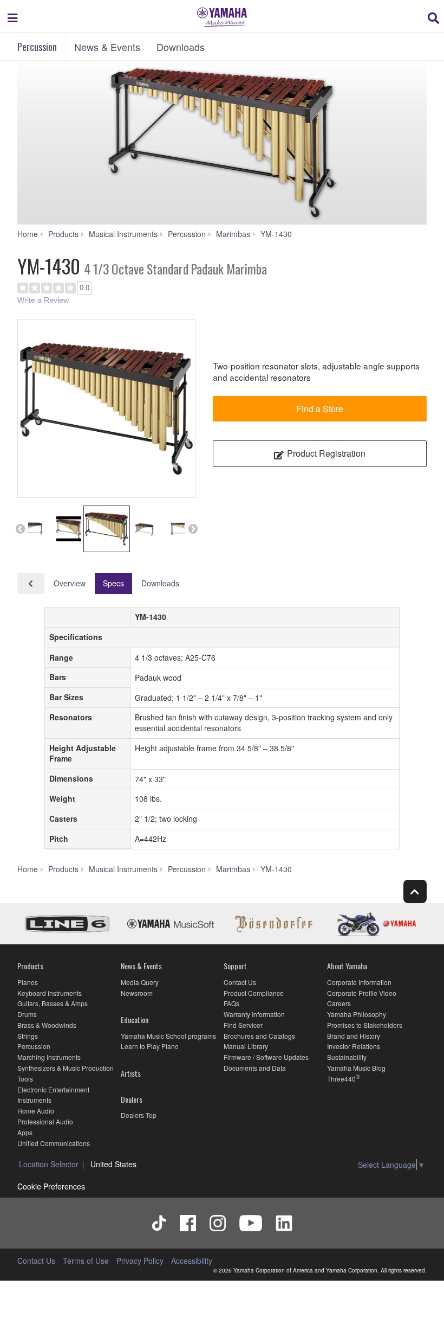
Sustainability (347, 1056)
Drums (27, 1014)
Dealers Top (138, 1115)
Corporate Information (359, 982)
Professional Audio (45, 1121)
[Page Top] (415, 891)
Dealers (131, 1099)
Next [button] (192, 528)
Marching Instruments (49, 1056)
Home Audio (35, 1110)
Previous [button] (20, 528)
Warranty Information (254, 1014)
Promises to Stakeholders (364, 1024)
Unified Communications (53, 1143)
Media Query (140, 982)
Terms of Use (86, 1260)
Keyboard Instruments (49, 992)
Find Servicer (243, 1024)
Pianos (27, 982)
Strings (27, 1035)
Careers (339, 1003)
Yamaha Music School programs (168, 1035)
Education (134, 1019)
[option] (106, 408)
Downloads (180, 47)
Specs (113, 583)
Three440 (341, 1078)
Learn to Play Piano (150, 1046)
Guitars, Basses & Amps (52, 1003)
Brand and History (353, 1035)
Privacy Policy (140, 1260)
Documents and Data (255, 1067)
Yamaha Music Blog (356, 1067)
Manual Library (246, 1046)
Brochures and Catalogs (259, 1035)
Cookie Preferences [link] (51, 1186)
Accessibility (191, 1260)
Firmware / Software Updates (266, 1056)
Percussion (37, 47)
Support (235, 965)
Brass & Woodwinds (46, 1024)
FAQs (231, 1003)
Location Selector (49, 1164)
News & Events (107, 47)
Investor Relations (353, 1046)
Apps (24, 1132)
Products (30, 965)
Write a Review (43, 300)
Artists (131, 1073)
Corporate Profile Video (361, 992)
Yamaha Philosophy (356, 1014)
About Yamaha (347, 965)
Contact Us (240, 982)
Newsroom (137, 992)
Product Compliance (254, 992)
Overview (70, 583)
